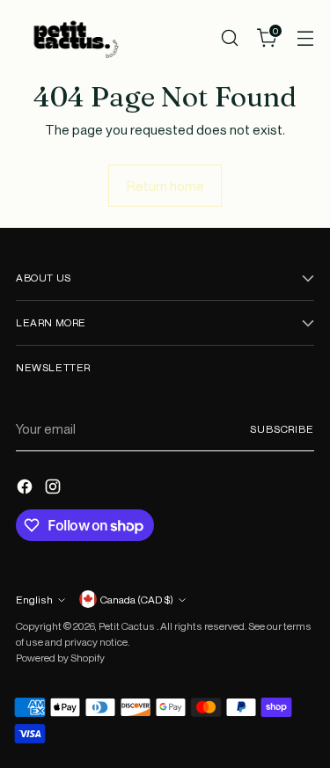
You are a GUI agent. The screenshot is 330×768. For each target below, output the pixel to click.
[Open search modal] (229, 37)
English (34, 599)
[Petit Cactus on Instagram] (54, 489)
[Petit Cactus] (73, 37)
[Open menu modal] (305, 37)
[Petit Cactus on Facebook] (26, 489)
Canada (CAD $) (136, 599)
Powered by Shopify (60, 657)
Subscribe (282, 428)
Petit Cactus (128, 626)
